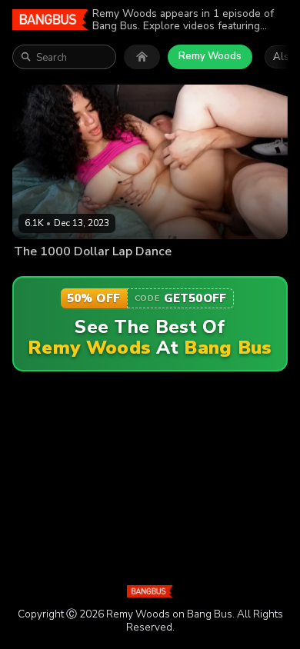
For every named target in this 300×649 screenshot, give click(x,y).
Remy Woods (210, 56)
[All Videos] (142, 57)
